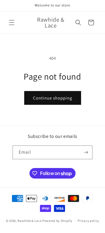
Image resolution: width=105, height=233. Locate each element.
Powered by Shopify (57, 221)
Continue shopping (52, 98)
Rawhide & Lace (29, 221)
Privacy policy (88, 221)
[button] (11, 22)
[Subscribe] (85, 152)
